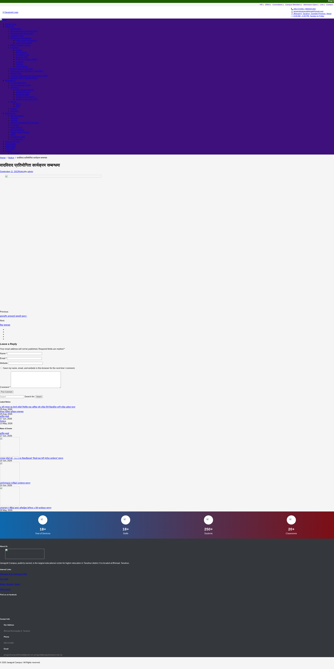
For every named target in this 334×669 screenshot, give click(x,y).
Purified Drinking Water (26, 59)
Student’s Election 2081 (27, 99)
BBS (18, 106)
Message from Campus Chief (13, 574)
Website (4, 363)
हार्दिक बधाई (4, 416)
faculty (13, 101)
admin (30, 171)
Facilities (14, 47)
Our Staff (4, 579)
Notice (8, 151)
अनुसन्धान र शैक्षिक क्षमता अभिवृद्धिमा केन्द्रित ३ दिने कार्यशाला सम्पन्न (25, 508)
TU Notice (15, 153)
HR (261, 5)
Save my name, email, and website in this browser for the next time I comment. (39, 368)
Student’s (14, 87)
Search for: (30, 396)
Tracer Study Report (19, 132)
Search (39, 397)
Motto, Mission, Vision (20, 45)
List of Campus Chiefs (20, 85)
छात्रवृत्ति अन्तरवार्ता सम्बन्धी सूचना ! (13, 316)
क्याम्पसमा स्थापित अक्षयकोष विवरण (23, 78)
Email (3, 358)
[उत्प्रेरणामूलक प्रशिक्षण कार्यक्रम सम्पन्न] (10, 481)
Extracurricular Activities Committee (26, 71)
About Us (9, 26)
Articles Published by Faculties (24, 123)
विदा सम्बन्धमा (5, 325)
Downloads (5, 589)
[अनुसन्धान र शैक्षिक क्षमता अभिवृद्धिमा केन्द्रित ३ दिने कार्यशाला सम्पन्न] (10, 505)
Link (321, 5)
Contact (329, 5)
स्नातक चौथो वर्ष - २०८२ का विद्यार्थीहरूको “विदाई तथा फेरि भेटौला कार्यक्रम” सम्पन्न (31, 458)
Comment (5, 387)
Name (3, 353)
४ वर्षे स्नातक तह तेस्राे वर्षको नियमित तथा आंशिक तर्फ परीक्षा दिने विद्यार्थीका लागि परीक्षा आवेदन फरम (37, 407)
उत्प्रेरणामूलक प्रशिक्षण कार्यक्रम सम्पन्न (15, 483)
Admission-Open (310, 5)
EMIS (267, 5)
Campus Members (293, 5)
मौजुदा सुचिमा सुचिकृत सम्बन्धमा (11, 412)
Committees (277, 5)
